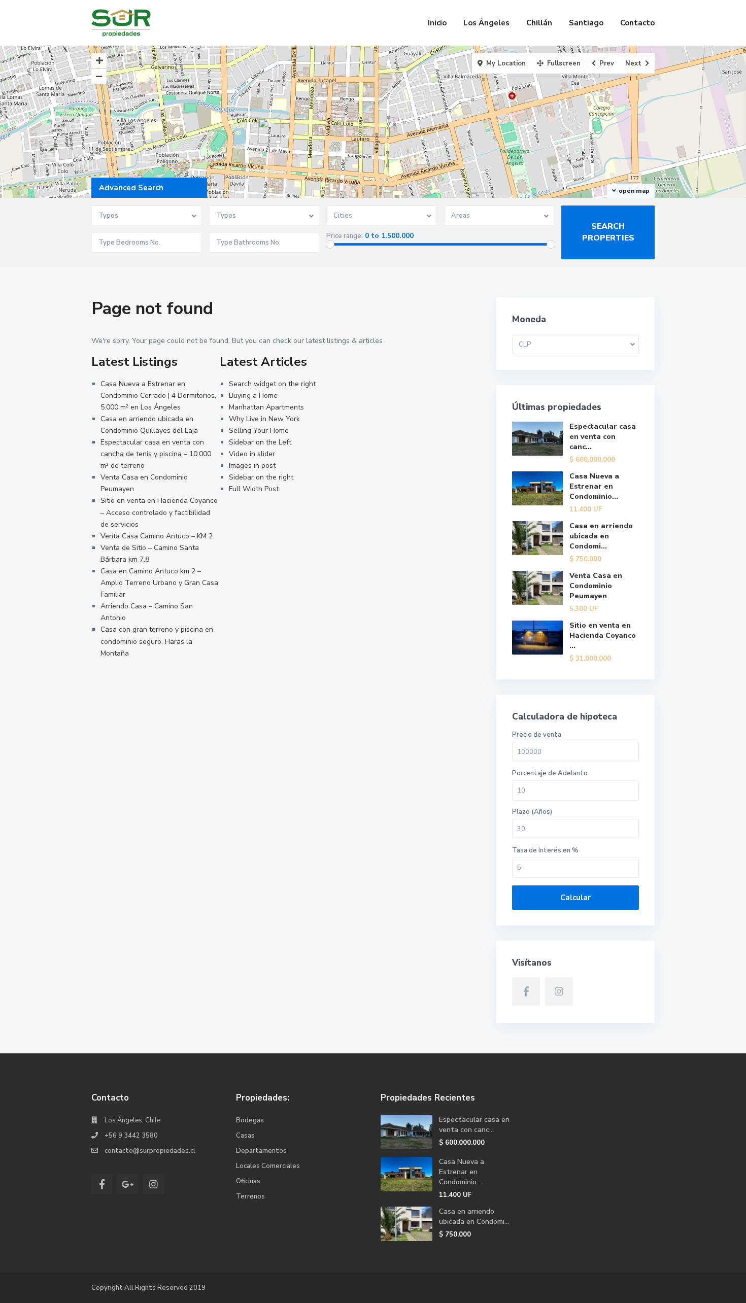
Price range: (344, 236)
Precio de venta (536, 735)
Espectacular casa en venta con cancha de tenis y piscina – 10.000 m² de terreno (155, 453)
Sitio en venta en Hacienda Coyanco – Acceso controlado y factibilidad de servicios (159, 512)
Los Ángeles (486, 23)
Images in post (252, 465)
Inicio (437, 23)
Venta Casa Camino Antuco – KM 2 (156, 536)
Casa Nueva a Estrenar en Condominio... (594, 486)
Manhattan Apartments (266, 407)
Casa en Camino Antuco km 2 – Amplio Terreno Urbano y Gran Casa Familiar (159, 582)
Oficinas (248, 1181)
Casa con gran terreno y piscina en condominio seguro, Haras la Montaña (156, 641)
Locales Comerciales (268, 1166)
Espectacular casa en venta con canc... (602, 437)
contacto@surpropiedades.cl (150, 1150)
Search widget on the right (272, 384)
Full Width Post (254, 489)
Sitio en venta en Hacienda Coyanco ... (602, 635)
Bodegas (250, 1120)
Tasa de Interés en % (545, 850)
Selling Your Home (259, 430)
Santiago (586, 23)
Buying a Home (253, 395)
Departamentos (261, 1150)
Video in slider (252, 454)
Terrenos (250, 1196)
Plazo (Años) (532, 812)
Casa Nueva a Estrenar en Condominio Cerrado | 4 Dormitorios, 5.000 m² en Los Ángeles (158, 395)
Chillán (539, 23)
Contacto (637, 23)
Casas (245, 1135)
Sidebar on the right (261, 477)
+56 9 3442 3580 (131, 1135)
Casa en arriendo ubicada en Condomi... (601, 536)
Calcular (575, 898)
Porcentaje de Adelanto (550, 773)
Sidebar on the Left (260, 442)
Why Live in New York (264, 419)
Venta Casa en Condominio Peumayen (595, 586)
